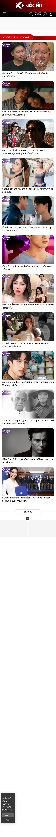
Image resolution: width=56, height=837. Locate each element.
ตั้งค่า (8, 820)
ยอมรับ (8, 815)
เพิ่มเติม (8, 810)
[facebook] (31, 14)
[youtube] (40, 14)
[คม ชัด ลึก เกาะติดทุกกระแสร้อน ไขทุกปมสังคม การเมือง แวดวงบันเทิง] (28, 6)
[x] (36, 14)
